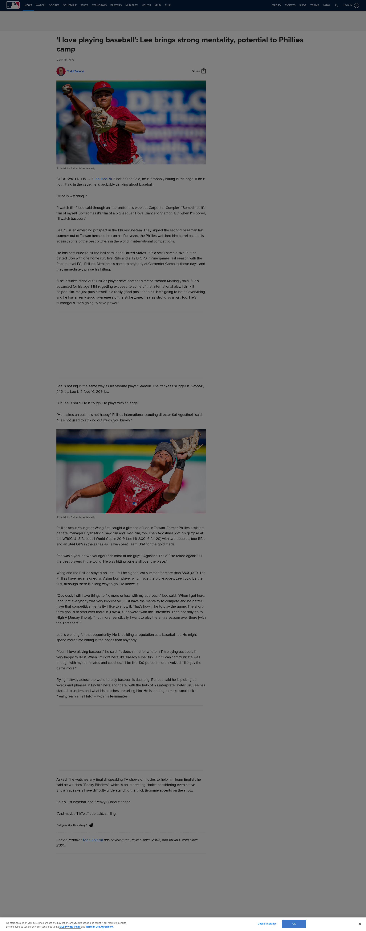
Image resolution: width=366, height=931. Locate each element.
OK (294, 923)
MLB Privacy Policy (69, 926)
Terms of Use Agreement (99, 926)
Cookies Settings (267, 923)
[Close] (360, 924)
